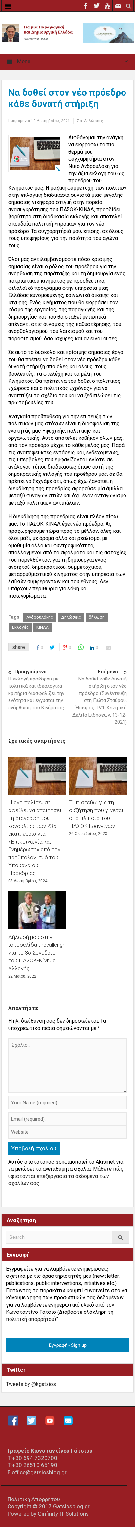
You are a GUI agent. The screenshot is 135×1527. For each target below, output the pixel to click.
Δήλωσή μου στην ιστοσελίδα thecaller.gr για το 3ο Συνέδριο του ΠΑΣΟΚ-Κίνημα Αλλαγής (36, 953)
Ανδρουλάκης (39, 617)
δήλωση (97, 617)
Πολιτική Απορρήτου (34, 1499)
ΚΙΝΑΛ (42, 627)
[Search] (120, 1237)
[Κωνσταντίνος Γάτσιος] (67, 32)
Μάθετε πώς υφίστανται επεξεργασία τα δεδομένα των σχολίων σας (66, 1176)
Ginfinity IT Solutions (63, 1513)
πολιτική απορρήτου (30, 1319)
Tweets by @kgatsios (31, 1384)
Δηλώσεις (93, 121)
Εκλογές (20, 627)
